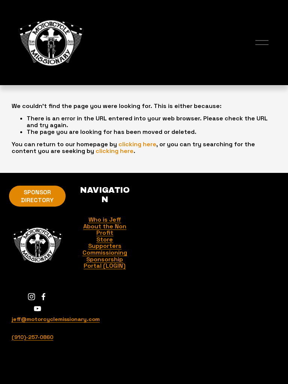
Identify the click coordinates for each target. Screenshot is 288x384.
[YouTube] (37, 308)
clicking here (137, 144)
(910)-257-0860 (32, 337)
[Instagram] (31, 296)
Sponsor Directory (37, 196)
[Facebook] (43, 296)
